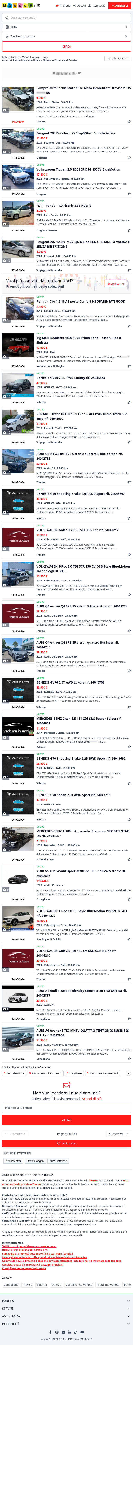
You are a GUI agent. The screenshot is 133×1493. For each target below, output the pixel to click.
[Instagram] (57, 1332)
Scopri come (116, 284)
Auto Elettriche (58, 1161)
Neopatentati (13, 1161)
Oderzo (56, 1285)
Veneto (93, 1180)
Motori (25, 57)
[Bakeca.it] (28, 5)
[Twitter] (63, 1332)
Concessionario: (65, 116)
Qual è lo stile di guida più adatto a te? (25, 1250)
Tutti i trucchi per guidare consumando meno (29, 1246)
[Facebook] (51, 1332)
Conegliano (11, 1285)
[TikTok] (76, 1332)
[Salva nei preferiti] (129, 121)
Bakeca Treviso (10, 57)
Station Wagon (35, 1161)
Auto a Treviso (40, 57)
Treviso (27, 1285)
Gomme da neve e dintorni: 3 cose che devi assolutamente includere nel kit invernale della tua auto (61, 1261)
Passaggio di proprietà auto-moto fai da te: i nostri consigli (37, 1253)
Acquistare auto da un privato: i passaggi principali (32, 1264)
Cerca (66, 46)
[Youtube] (82, 1332)
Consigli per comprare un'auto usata (24, 1268)
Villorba (42, 1285)
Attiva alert (69, 1143)
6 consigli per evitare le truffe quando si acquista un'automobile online (44, 1257)
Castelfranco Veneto (79, 1285)
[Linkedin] (69, 1332)
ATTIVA (66, 1120)
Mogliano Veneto (108, 1285)
